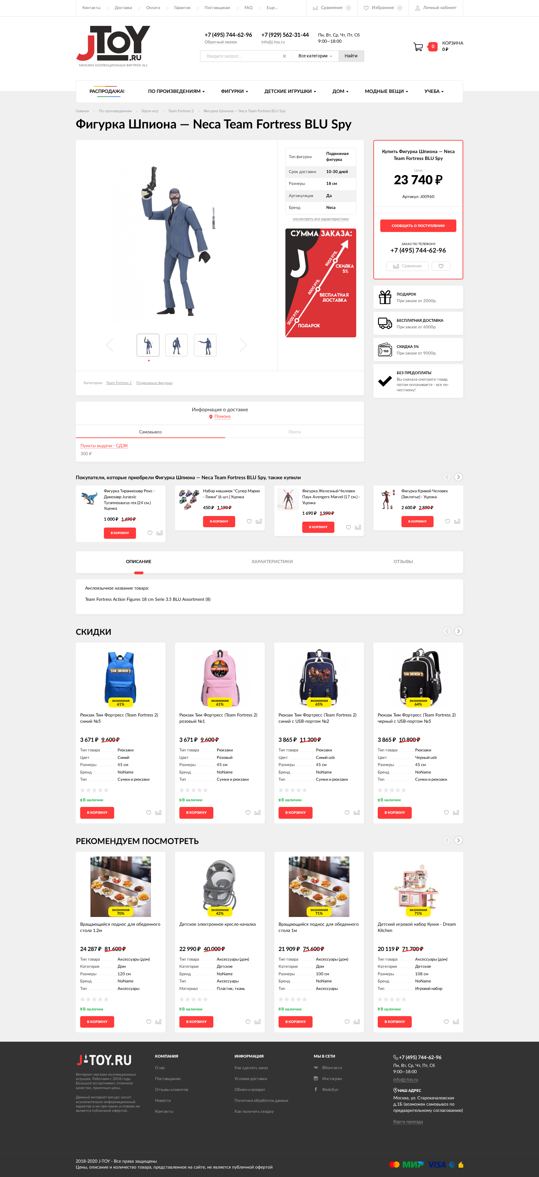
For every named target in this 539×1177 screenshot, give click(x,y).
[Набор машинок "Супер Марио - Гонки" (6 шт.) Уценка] (189, 499)
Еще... (272, 8)
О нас (160, 1068)
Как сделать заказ (251, 1068)
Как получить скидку (254, 1112)
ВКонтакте (332, 1068)
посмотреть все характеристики (321, 219)
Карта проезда (408, 1122)
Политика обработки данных (261, 1101)
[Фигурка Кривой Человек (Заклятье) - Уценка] (387, 499)
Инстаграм (332, 1079)
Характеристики (272, 562)
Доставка (123, 8)
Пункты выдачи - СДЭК (104, 446)
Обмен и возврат (250, 1090)
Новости (163, 1101)
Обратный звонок (221, 42)
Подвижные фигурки (154, 383)
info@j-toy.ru (273, 42)
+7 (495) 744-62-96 (228, 35)
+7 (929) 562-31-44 (285, 35)
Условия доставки (251, 1079)
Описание (138, 562)
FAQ (248, 8)
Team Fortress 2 (119, 383)
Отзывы (403, 562)
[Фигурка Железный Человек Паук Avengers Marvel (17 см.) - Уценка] (288, 499)
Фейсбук (330, 1090)
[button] (458, 477)
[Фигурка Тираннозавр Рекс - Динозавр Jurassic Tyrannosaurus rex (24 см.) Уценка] (90, 499)
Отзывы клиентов (171, 1090)
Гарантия (182, 8)
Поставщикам (217, 8)
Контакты (91, 8)
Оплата (153, 8)
